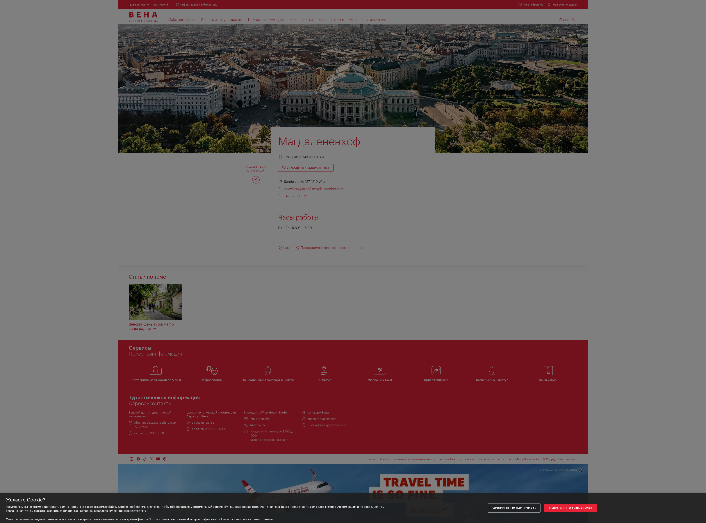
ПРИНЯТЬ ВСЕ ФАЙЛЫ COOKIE (570, 508)
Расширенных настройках (514, 508)
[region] (353, 508)
